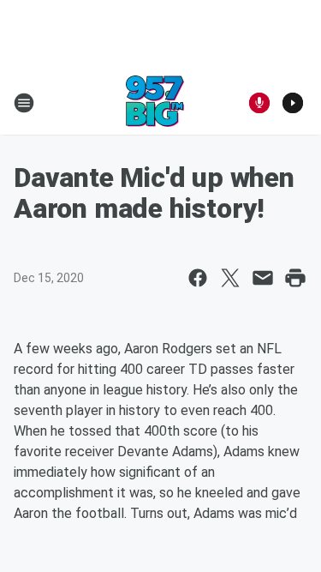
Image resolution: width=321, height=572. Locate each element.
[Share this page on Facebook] (198, 278)
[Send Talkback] (259, 103)
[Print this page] (295, 278)
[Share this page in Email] (263, 278)
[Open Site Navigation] (24, 103)
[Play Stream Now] (292, 103)
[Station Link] (155, 102)
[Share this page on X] (230, 278)
